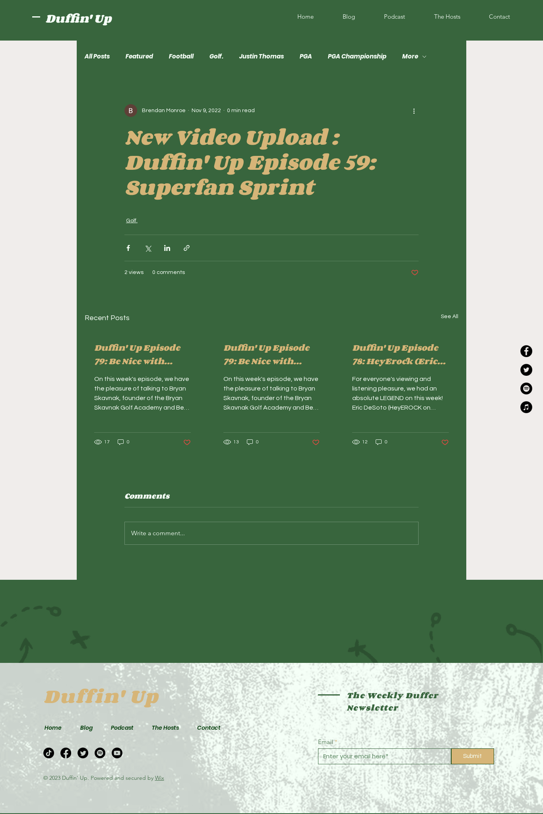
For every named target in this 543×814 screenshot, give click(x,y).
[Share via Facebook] (128, 248)
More (410, 56)
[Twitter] (526, 370)
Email (325, 742)
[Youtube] (117, 753)
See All (449, 316)
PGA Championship (357, 56)
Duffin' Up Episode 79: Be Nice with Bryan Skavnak (137, 354)
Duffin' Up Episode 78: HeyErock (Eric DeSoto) (395, 354)
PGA (306, 56)
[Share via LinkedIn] (167, 248)
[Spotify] (526, 388)
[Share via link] (186, 248)
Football (181, 56)
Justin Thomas (261, 56)
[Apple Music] (526, 407)
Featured (139, 56)
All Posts (97, 56)
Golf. (216, 56)
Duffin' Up (78, 18)
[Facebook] (526, 351)
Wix (159, 777)
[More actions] (414, 110)
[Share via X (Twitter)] (147, 248)
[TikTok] (48, 753)
